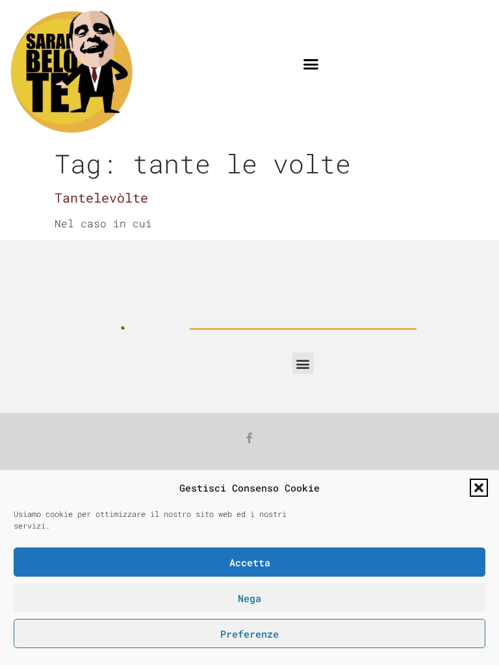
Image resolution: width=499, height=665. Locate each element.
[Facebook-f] (249, 438)
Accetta (249, 562)
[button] (478, 487)
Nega (249, 598)
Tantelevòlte (101, 197)
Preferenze (249, 633)
